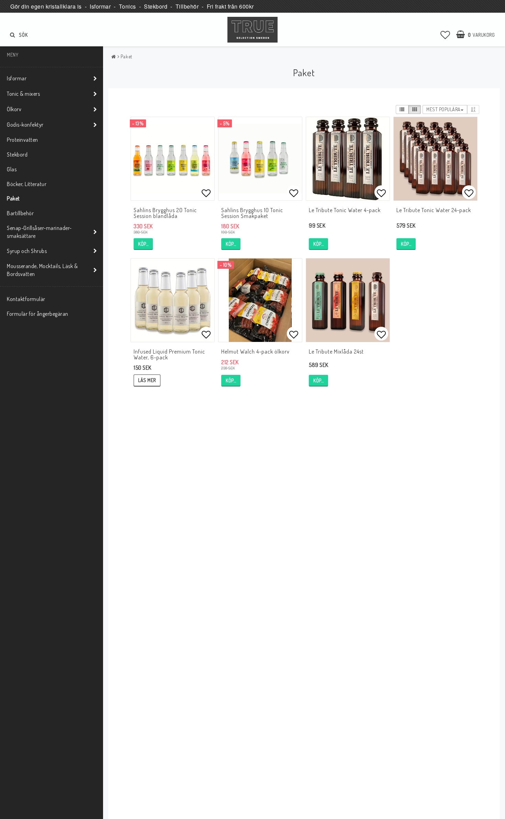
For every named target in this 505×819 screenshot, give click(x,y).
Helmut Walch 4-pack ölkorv (255, 351)
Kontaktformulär (26, 299)
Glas (11, 169)
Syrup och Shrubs (27, 250)
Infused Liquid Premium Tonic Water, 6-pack (169, 354)
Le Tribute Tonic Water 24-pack (433, 210)
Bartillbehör (20, 213)
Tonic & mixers (23, 93)
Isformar (16, 78)
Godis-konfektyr (25, 124)
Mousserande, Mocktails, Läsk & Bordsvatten (42, 270)
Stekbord (17, 154)
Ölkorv (14, 109)
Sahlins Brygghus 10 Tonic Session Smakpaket (252, 213)
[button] (445, 34)
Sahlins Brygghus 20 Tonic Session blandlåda (165, 213)
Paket (13, 198)
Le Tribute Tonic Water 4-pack (345, 210)
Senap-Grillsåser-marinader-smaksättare (39, 231)
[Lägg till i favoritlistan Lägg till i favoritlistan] (173, 159)
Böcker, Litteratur (26, 184)
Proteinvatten (22, 139)
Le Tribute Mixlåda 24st (336, 351)
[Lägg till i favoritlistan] (260, 159)
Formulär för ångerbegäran (37, 313)
